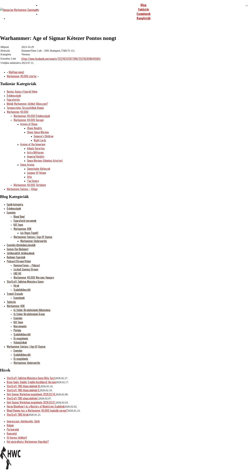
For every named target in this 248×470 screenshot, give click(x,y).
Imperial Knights (35, 156)
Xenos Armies (27, 165)
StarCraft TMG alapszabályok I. (23, 398)
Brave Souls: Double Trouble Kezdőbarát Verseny (31, 382)
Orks (29, 177)
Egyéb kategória (15, 204)
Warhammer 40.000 (17, 112)
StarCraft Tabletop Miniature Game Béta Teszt (31, 378)
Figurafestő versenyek (24, 221)
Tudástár (11, 302)
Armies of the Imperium (32, 144)
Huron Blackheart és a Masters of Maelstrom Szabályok (35, 406)
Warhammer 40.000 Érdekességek (31, 116)
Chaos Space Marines (38, 132)
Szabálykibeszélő (22, 290)
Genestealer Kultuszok (38, 169)
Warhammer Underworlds (33, 241)
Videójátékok (20, 342)
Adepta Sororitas (36, 148)
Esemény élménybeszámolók (21, 245)
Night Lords (40, 140)
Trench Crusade (15, 294)
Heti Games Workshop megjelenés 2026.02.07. (31, 402)
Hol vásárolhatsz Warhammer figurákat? (28, 442)
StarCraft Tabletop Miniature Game (25, 281)
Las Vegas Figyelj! (29, 233)
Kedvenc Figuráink (16, 257)
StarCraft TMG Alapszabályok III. (23, 386)
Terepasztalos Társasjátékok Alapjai (25, 108)
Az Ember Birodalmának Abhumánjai (31, 310)
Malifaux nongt (16, 72)
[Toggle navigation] (246, 5)
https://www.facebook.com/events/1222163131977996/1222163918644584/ (61, 59)
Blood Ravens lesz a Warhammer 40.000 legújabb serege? (37, 410)
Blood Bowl (19, 217)
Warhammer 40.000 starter (22, 76)
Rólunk (10, 425)
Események (19, 298)
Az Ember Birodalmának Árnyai (29, 314)
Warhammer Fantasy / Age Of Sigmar (32, 237)
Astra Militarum (35, 152)
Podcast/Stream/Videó (19, 261)
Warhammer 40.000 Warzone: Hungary (33, 277)
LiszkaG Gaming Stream (25, 269)
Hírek (16, 286)
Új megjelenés (20, 338)
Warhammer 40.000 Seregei (28, 120)
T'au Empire (33, 181)
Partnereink (13, 429)
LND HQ (17, 273)
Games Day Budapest (18, 249)
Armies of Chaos (28, 124)
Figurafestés (13, 100)
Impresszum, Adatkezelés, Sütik (23, 421)
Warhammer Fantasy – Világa (22, 189)
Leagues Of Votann (36, 173)
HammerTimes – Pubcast (26, 265)
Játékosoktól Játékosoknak (20, 253)
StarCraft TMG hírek (17, 414)
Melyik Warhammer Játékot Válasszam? (27, 104)
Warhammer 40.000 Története (29, 185)
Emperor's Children (43, 136)
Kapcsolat (12, 433)
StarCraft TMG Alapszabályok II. (23, 390)
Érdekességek (14, 96)
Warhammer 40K (22, 229)
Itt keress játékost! (17, 437)
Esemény (11, 212)
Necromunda (19, 326)
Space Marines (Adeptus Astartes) (44, 161)
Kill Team (18, 225)
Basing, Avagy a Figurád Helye (22, 91)
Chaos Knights (34, 128)
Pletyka (17, 330)
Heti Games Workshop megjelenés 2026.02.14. (31, 394)
